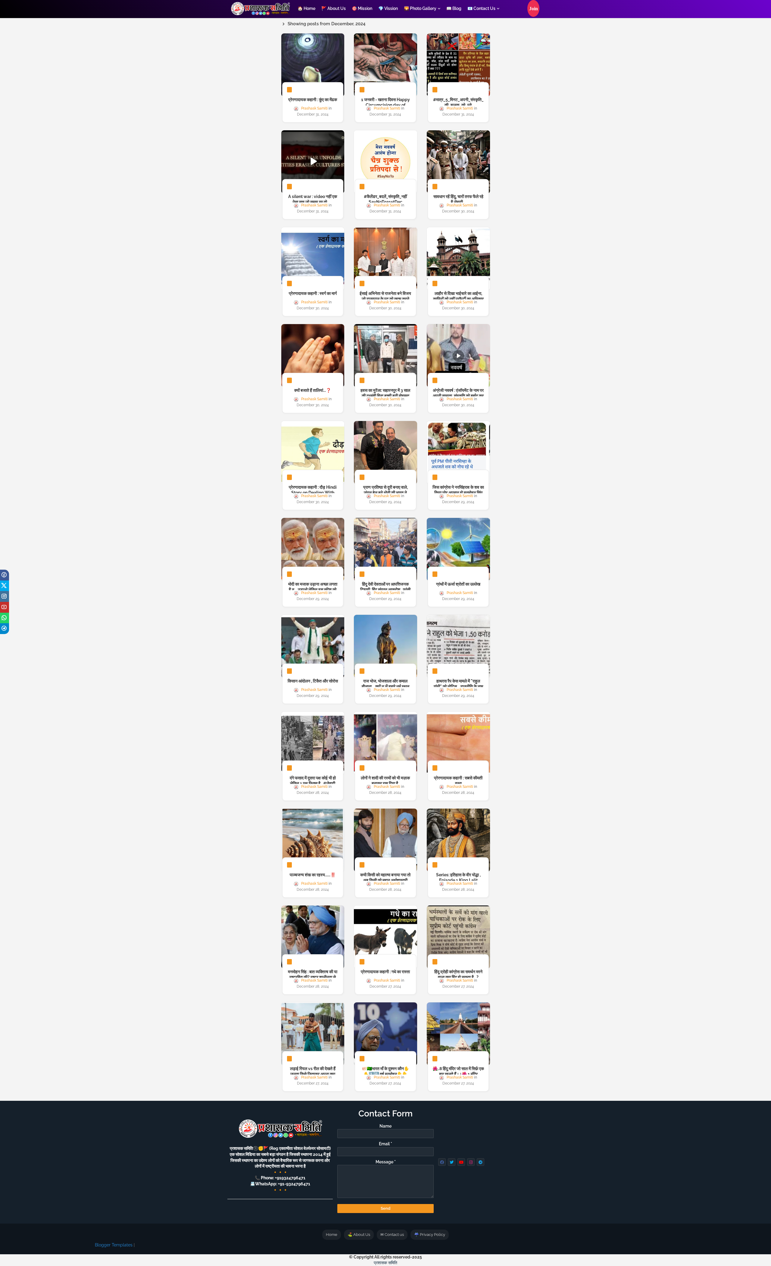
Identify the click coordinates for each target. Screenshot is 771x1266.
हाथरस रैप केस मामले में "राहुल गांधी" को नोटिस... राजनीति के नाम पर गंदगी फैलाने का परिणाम (458, 686)
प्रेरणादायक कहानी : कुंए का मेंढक (312, 99)
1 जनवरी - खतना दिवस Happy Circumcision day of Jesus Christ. (385, 105)
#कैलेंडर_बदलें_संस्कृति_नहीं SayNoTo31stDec (385, 199)
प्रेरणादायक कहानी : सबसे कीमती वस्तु (458, 780)
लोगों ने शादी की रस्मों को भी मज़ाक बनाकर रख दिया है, (385, 780)
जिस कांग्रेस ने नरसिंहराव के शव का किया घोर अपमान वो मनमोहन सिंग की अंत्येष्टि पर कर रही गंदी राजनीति (458, 492)
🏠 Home (306, 8)
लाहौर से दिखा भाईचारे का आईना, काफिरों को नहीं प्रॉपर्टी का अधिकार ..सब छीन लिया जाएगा (458, 299)
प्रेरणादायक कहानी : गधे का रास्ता (385, 971)
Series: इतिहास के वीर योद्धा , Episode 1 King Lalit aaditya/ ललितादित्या (458, 880)
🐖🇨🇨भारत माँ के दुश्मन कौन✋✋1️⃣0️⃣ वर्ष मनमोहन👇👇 (385, 1071)
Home (331, 1234)
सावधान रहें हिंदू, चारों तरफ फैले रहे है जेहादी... (458, 199)
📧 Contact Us (481, 8)
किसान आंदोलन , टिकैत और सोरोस (313, 681)
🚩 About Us (333, 8)
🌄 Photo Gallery (420, 8)
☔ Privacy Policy (429, 1234)
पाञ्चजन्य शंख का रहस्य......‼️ (313, 874)
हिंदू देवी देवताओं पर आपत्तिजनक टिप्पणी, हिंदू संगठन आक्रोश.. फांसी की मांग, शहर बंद (385, 589)
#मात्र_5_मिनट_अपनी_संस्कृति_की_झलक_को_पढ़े (458, 102)
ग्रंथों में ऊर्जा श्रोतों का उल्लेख (458, 584)
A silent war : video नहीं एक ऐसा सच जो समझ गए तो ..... (312, 199)
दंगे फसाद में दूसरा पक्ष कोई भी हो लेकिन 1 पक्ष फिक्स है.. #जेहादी (313, 780)
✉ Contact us (392, 1234)
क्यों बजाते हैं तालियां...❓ (312, 390)
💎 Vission (388, 8)
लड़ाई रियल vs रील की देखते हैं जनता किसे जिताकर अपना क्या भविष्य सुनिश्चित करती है (313, 1074)
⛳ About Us (359, 1234)
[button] (533, 8)
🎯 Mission (362, 8)
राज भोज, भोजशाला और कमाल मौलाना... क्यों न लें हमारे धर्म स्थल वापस (385, 686)
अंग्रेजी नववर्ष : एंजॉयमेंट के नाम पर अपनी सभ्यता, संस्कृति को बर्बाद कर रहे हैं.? (458, 396)
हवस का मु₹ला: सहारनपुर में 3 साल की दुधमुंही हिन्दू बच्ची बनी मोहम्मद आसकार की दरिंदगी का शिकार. (385, 396)
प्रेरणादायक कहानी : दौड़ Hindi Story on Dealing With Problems (313, 492)
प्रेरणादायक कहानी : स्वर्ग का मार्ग (313, 293)
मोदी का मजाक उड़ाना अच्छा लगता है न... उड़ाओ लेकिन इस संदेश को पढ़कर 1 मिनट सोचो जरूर (312, 589)
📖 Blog (453, 8)
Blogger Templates (114, 1245)
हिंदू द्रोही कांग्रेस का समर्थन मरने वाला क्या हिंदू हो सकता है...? (458, 974)
